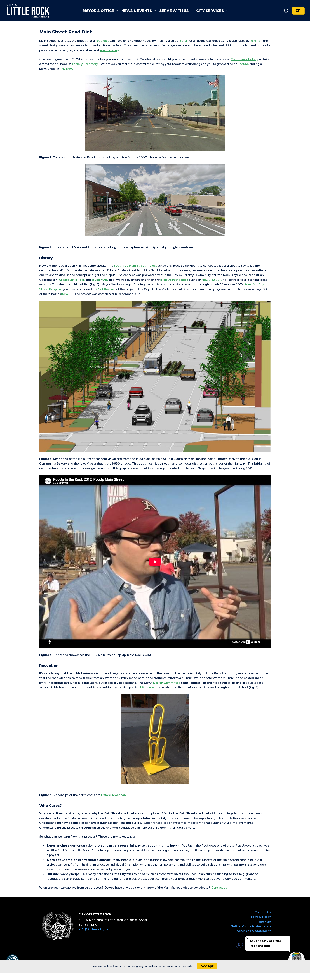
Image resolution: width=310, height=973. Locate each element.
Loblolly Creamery (85, 64)
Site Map (264, 921)
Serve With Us (174, 11)
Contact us (219, 887)
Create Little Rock (72, 280)
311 (298, 11)
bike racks (147, 687)
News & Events (136, 11)
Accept (207, 966)
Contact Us (263, 912)
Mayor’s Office (98, 11)
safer (183, 40)
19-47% (255, 40)
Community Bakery (244, 59)
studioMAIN (100, 280)
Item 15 (66, 294)
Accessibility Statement (254, 931)
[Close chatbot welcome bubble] (247, 938)
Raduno (243, 64)
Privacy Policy (261, 917)
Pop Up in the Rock (174, 280)
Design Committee (166, 682)
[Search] (286, 11)
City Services (210, 11)
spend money (109, 50)
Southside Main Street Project (135, 265)
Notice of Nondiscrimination (251, 926)
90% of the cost (104, 289)
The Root (66, 68)
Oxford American (113, 795)
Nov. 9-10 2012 (212, 280)
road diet (102, 40)
